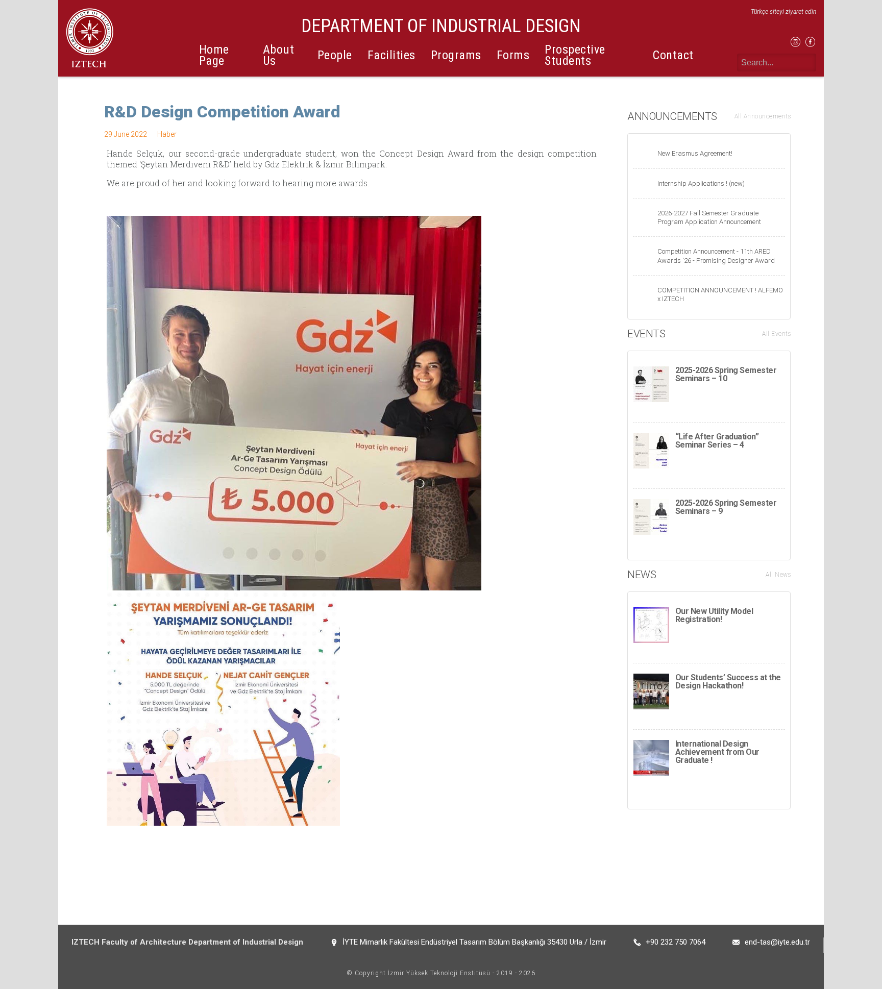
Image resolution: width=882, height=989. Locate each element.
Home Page (214, 54)
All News (778, 574)
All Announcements (762, 116)
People (334, 55)
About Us (279, 54)
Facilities (391, 55)
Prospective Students (575, 54)
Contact (673, 55)
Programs (456, 55)
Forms (513, 55)
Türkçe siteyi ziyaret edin (783, 11)
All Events (776, 333)
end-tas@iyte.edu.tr (777, 942)
